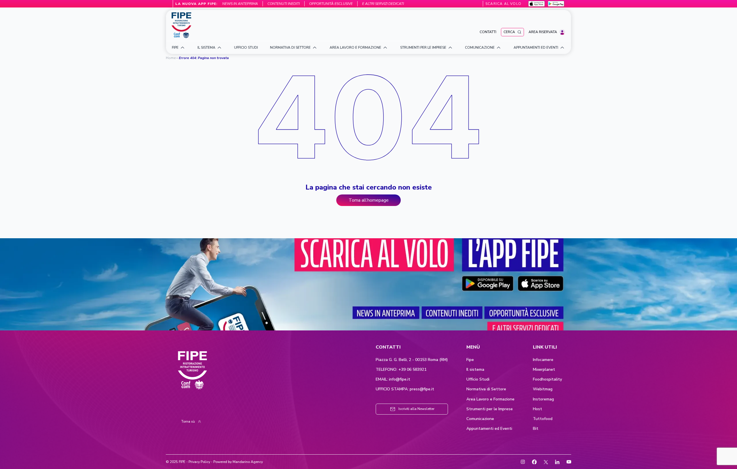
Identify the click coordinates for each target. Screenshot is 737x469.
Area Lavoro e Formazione (490, 399)
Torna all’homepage (369, 200)
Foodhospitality (547, 379)
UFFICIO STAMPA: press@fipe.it (405, 389)
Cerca (509, 32)
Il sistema (475, 369)
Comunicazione (480, 418)
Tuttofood (542, 418)
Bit (535, 428)
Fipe (470, 359)
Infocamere (543, 359)
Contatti (488, 32)
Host (537, 409)
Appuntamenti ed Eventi (489, 428)
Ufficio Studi (477, 379)
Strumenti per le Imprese (489, 409)
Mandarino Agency (248, 461)
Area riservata (543, 32)
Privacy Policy (199, 461)
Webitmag (542, 389)
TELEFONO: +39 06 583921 (401, 369)
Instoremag (543, 399)
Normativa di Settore (486, 389)
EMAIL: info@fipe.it (393, 379)
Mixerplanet (544, 369)
